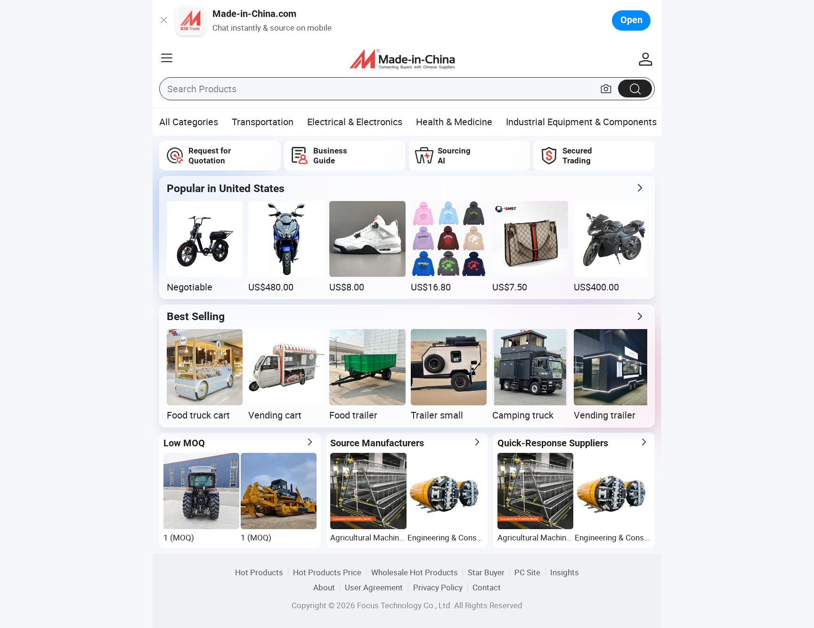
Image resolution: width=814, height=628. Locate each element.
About (324, 587)
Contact (486, 587)
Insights (564, 572)
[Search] (635, 88)
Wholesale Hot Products (414, 572)
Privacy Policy (438, 587)
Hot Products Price (327, 572)
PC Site (527, 572)
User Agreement (374, 587)
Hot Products (259, 572)
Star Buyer (486, 572)
